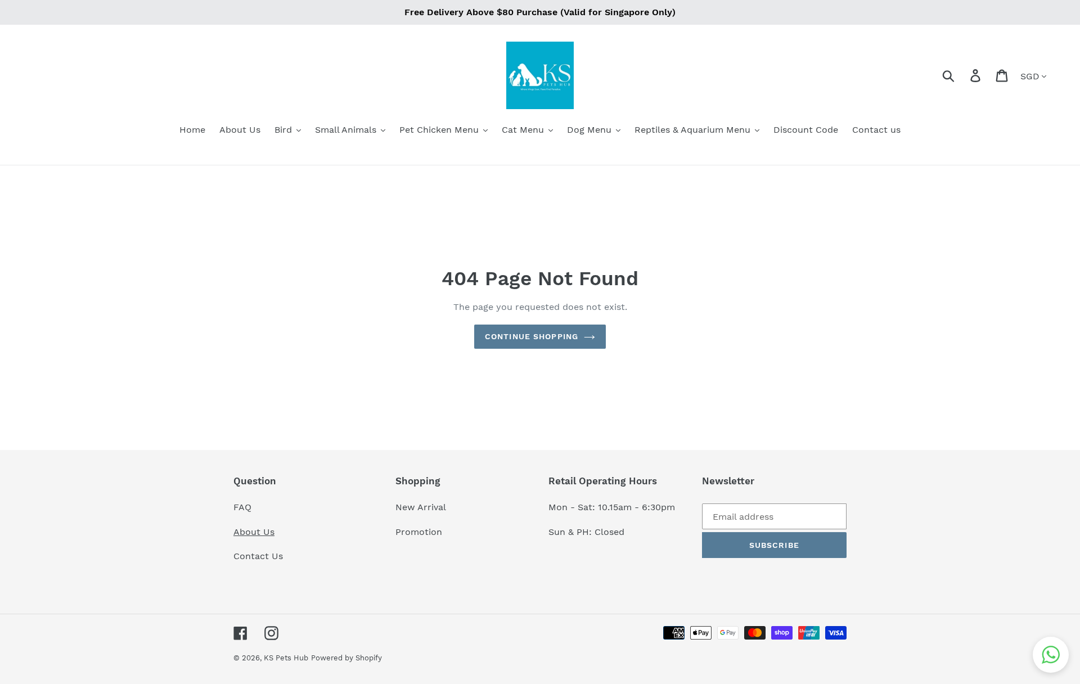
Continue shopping (531, 336)
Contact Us (258, 556)
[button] (1051, 655)
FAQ (242, 507)
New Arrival (422, 507)
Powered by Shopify (346, 658)
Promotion (420, 531)
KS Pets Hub (286, 658)
